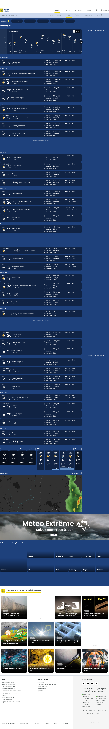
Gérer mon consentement (10, 693)
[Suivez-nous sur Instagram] (88, 683)
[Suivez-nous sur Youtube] (92, 683)
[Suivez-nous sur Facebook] (83, 683)
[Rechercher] (96, 10)
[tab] (74, 31)
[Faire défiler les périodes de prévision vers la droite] (81, 42)
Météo (5, 15)
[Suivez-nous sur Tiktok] (96, 683)
